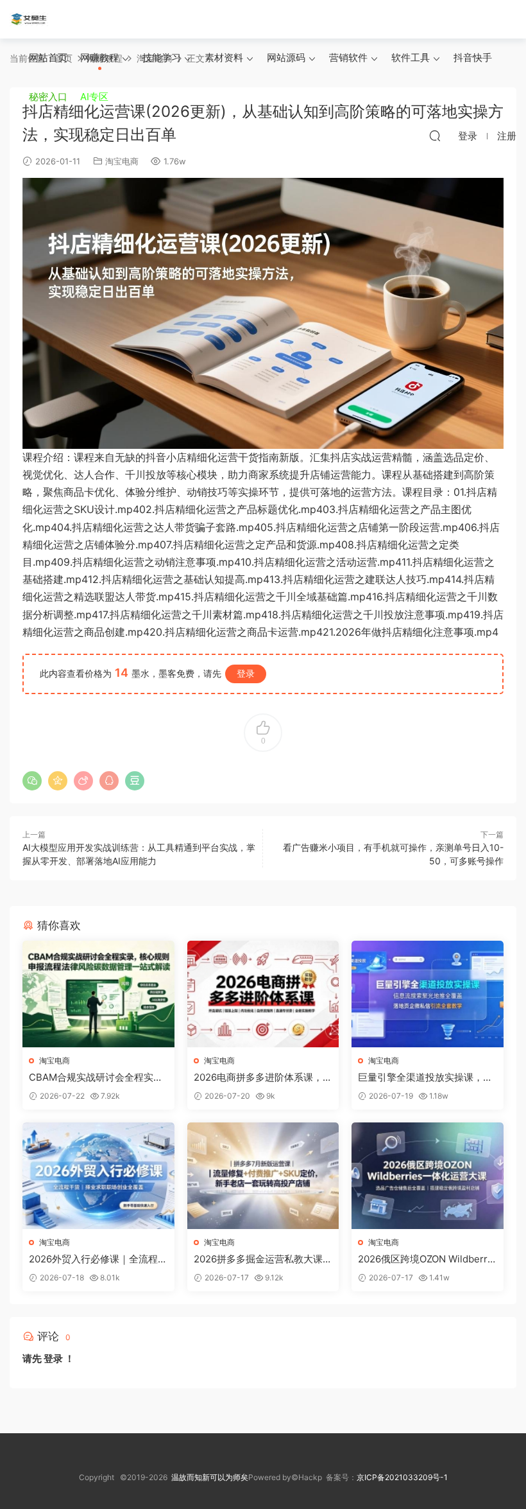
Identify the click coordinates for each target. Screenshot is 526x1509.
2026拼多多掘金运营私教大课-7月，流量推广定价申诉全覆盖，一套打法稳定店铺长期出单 (261, 1259)
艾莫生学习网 (29, 19)
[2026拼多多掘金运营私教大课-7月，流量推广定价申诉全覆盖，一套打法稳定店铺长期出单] (263, 1175)
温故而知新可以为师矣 (209, 1477)
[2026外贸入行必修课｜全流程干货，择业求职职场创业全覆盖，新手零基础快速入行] (98, 1175)
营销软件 (348, 57)
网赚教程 (99, 57)
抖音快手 (473, 57)
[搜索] (434, 135)
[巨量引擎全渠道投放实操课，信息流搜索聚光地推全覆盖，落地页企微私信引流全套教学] (428, 994)
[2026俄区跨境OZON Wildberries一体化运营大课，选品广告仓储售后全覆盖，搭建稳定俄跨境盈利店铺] (428, 1175)
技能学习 (161, 57)
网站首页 (48, 57)
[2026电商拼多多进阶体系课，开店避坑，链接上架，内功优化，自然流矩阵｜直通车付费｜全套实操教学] (263, 994)
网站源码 (286, 57)
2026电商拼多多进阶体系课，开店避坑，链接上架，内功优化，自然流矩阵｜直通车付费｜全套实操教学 (263, 1077)
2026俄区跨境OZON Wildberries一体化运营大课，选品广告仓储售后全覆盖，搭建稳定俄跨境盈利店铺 (427, 1259)
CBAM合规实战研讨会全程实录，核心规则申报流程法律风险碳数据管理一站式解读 (96, 1077)
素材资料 (224, 57)
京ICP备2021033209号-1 (402, 1477)
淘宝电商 (122, 161)
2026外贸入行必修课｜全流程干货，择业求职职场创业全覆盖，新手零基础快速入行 (98, 1259)
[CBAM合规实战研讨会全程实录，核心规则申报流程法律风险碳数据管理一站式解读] (98, 994)
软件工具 (410, 57)
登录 (246, 673)
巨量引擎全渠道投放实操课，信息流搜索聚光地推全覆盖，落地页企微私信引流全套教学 (425, 1077)
